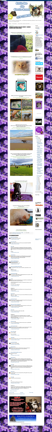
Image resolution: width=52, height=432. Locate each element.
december (38, 139)
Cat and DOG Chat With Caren (15, 352)
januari (38, 184)
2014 (37, 185)
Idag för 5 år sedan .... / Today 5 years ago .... (40, 171)
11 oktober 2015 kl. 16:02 (15, 239)
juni (37, 178)
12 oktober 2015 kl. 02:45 (15, 344)
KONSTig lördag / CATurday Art (39, 152)
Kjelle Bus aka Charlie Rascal (39, 35)
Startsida (21, 392)
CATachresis (13, 321)
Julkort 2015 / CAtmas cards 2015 (23, 23)
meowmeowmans (13, 273)
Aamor (12, 246)
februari (38, 183)
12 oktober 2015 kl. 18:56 (15, 374)
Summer (12, 293)
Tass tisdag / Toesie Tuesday (39, 162)
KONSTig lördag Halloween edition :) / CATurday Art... (40, 143)
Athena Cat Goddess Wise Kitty (16, 266)
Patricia (12, 309)
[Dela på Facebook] (28, 232)
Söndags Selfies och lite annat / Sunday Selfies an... (39, 165)
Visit (38, 117)
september (38, 175)
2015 (37, 138)
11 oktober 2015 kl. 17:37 (15, 276)
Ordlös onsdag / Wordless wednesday (39, 157)
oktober (38, 141)
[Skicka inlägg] (24, 232)
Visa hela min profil (38, 47)
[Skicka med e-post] (26, 232)
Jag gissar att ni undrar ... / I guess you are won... (40, 149)
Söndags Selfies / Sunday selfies (39, 159)
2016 (37, 137)
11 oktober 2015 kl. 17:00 (15, 258)
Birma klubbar (14, 23)
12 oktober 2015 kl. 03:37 (15, 355)
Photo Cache (13, 331)
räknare (36, 51)
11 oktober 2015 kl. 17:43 (15, 285)
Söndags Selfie (19, 233)
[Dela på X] (27, 232)
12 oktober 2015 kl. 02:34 (15, 339)
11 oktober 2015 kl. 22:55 (15, 323)
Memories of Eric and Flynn (15, 304)
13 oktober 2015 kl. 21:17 (15, 389)
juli (37, 177)
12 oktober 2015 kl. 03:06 (15, 349)
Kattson (12, 371)
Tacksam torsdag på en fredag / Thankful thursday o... (39, 168)
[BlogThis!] (26, 232)
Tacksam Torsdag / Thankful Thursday (40, 146)
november (38, 140)
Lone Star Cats (13, 342)
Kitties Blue (12, 357)
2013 (37, 186)
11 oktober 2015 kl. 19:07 (15, 296)
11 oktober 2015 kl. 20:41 (15, 307)
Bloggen (10, 23)
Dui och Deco (13, 241)
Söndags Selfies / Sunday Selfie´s (40, 151)
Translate (38, 28)
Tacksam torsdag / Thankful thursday (40, 155)
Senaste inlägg (11, 392)
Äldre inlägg (31, 392)
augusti (38, 176)
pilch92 (12, 337)
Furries (12, 364)
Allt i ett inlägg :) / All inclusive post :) (40, 174)
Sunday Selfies (14, 233)
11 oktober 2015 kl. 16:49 (15, 252)
